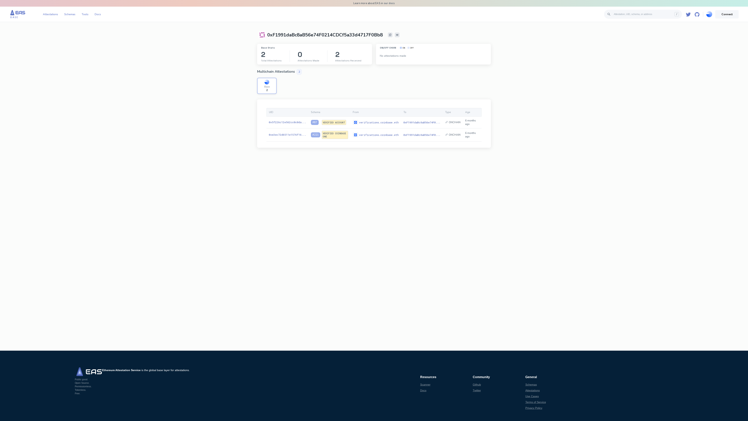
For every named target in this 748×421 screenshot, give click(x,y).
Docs (98, 14)
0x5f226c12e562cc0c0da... (287, 122)
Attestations (50, 14)
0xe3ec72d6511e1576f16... (287, 134)
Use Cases (532, 396)
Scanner (425, 384)
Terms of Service (535, 402)
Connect (727, 14)
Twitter (477, 390)
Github (477, 384)
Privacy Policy (533, 408)
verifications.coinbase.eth (379, 122)
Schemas (69, 14)
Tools (85, 14)
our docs (389, 3)
